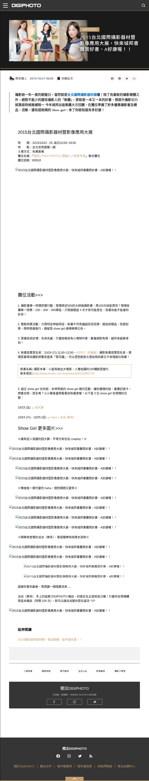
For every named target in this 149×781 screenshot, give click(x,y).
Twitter (127, 78)
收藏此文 (67, 78)
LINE (119, 78)
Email (134, 78)
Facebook (112, 78)
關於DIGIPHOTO (24, 766)
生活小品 (82, 671)
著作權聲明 (64, 766)
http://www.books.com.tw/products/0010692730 (64, 373)
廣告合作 (46, 766)
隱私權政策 (84, 766)
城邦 (37, 156)
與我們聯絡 (105, 766)
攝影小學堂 (119, 671)
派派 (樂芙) (67, 417)
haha (54, 417)
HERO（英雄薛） (87, 352)
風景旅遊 (46, 671)
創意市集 (80, 156)
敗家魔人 (21, 78)
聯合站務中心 (126, 766)
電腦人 (66, 156)
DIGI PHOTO (51, 156)
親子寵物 (64, 671)
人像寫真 (28, 671)
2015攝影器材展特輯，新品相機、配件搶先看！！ (50, 639)
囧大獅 (39, 407)
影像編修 (100, 671)
